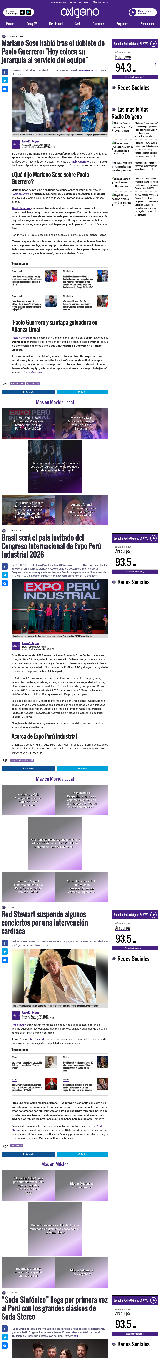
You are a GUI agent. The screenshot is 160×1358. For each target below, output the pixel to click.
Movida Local (17, 36)
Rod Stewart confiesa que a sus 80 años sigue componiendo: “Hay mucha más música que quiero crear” (78, 1066)
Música (10, 24)
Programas (122, 24)
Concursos (98, 24)
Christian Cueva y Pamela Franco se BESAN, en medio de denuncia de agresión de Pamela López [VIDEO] (146, 183)
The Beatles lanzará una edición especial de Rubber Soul (28, 1272)
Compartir (29, 392)
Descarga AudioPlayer (79, 2)
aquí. (76, 1335)
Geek (77, 24)
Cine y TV (32, 24)
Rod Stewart (16, 1145)
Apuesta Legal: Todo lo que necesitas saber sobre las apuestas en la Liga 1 (146, 166)
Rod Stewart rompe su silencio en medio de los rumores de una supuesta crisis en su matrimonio (77, 1087)
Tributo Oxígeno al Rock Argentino (82, 1185)
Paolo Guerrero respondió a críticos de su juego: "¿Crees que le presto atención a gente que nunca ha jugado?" (26, 305)
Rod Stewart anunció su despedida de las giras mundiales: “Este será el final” (27, 1065)
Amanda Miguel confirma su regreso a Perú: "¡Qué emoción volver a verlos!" (81, 510)
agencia (30, 383)
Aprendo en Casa (58, 2)
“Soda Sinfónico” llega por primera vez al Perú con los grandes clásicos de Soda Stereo (28, 1185)
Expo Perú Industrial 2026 (22, 760)
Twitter (84, 392)
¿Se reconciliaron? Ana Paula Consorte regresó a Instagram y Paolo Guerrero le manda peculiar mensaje (77, 305)
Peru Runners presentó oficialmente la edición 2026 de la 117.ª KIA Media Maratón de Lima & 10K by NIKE (28, 510)
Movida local (56, 24)
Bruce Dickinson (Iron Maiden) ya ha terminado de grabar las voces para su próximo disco (55, 1229)
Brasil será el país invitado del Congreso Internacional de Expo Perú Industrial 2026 (28, 423)
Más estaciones (99, 2)
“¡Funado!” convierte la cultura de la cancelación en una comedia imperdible (81, 887)
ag (37, 383)
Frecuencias (147, 24)
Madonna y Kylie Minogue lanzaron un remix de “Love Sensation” (81, 423)
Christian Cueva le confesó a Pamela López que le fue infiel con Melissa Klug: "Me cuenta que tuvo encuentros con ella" (146, 129)
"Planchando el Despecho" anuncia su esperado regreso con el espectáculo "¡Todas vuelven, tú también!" (55, 466)
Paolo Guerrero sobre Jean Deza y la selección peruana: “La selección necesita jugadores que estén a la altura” (27, 280)
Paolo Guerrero (21, 193)
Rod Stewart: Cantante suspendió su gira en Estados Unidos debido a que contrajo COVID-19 (27, 1087)
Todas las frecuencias (134, 77)
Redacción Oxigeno (30, 141)
